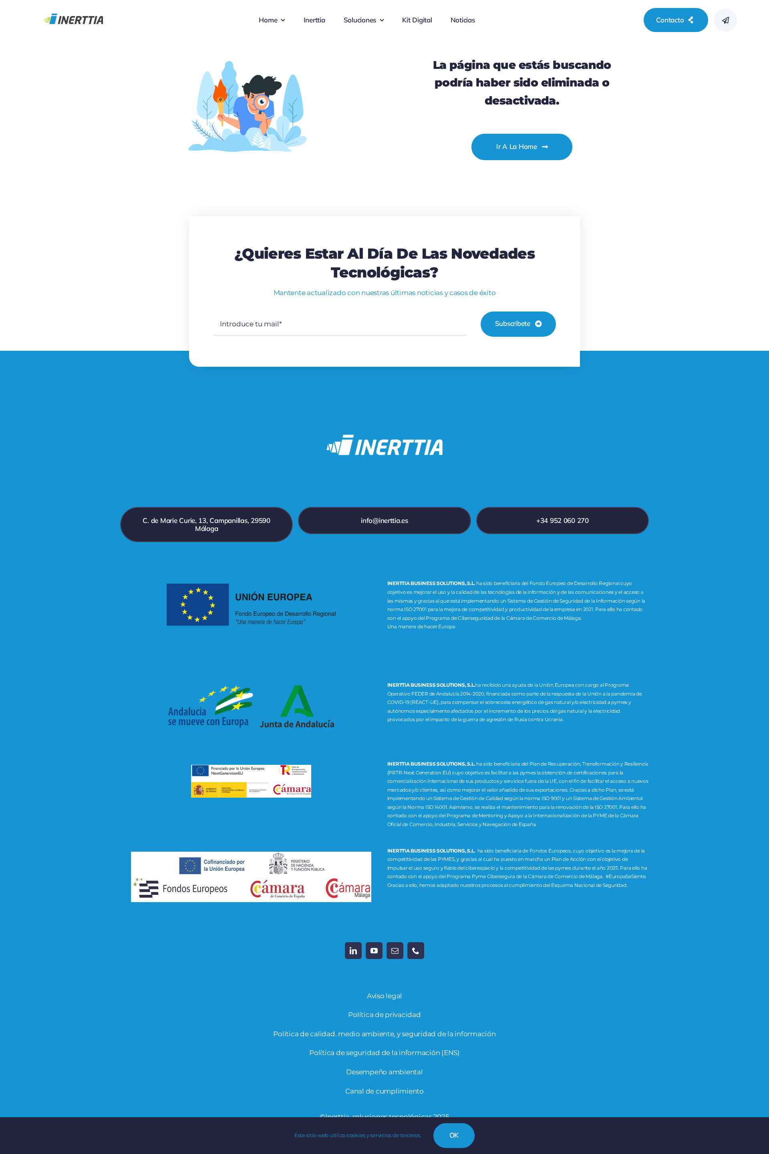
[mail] (395, 950)
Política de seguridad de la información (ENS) (384, 1053)
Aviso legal (384, 996)
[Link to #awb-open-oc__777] (725, 20)
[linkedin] (353, 950)
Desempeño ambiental (384, 1072)
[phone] (415, 950)
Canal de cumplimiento (384, 1091)
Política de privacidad (384, 1015)
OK (454, 1135)
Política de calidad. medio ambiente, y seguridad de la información (384, 1034)
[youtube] (374, 950)
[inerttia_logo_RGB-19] (73, 8)
